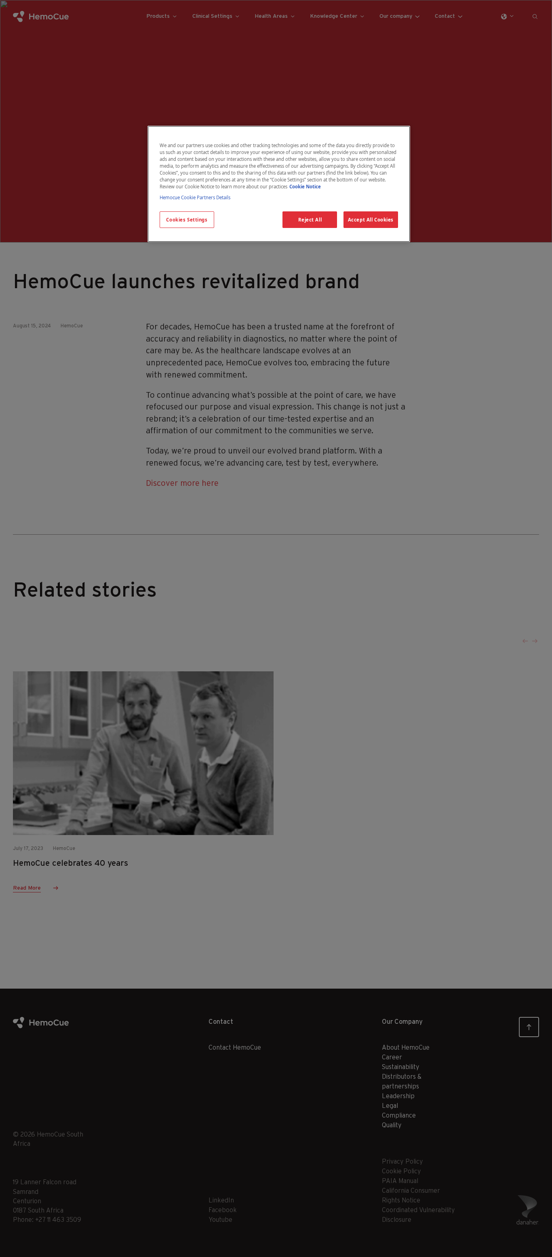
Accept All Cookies (371, 220)
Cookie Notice (305, 186)
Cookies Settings (186, 220)
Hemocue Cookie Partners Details (195, 197)
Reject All (310, 220)
